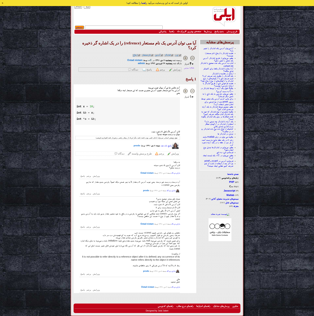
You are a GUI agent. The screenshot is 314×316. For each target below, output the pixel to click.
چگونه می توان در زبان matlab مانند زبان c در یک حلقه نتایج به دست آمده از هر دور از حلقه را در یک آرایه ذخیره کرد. (217, 141)
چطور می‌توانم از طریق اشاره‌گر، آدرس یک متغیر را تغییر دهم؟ (218, 59)
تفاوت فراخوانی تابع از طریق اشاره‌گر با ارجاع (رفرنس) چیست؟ (218, 84)
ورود (87, 7)
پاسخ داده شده (166, 146)
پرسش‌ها (207, 31)
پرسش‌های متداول (221, 306)
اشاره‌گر (168, 55)
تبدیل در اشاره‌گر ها (225, 134)
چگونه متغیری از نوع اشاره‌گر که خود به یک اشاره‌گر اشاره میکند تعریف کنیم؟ (217, 113)
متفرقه (235, 206)
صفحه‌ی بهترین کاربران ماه (189, 31)
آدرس (157, 55)
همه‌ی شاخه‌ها (232, 174)
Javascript (229, 191)
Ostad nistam (134, 60)
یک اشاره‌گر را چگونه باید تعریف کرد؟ (217, 76)
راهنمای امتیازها (203, 306)
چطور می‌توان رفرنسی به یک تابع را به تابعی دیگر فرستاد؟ (217, 95)
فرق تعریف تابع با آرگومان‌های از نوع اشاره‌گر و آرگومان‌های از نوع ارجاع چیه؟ (217, 79)
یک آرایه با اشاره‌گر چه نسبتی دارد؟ (218, 122)
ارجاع (135, 55)
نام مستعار (146, 55)
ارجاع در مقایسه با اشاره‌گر (222, 74)
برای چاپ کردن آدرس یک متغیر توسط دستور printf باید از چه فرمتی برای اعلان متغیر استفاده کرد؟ (217, 102)
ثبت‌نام (78, 7)
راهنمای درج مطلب (184, 306)
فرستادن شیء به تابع (225, 152)
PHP (231, 182)
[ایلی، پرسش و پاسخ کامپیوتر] (224, 25)
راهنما (144, 3)
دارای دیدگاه (175, 173)
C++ (231, 187)
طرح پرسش (232, 31)
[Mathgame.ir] (220, 240)
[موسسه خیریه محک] (220, 214)
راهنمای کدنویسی (165, 306)
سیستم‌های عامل (231, 203)
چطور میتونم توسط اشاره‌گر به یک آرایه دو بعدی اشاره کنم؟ (217, 108)
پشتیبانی (162, 31)
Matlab (230, 195)
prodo (137, 146)
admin (141, 63)
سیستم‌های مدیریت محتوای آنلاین (224, 199)
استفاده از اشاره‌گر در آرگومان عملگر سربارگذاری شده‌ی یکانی (219, 125)
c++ (176, 56)
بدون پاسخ (219, 31)
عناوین (235, 306)
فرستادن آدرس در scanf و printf (218, 161)
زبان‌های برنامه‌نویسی (229, 178)
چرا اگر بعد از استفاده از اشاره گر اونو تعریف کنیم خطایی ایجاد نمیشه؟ (218, 165)
